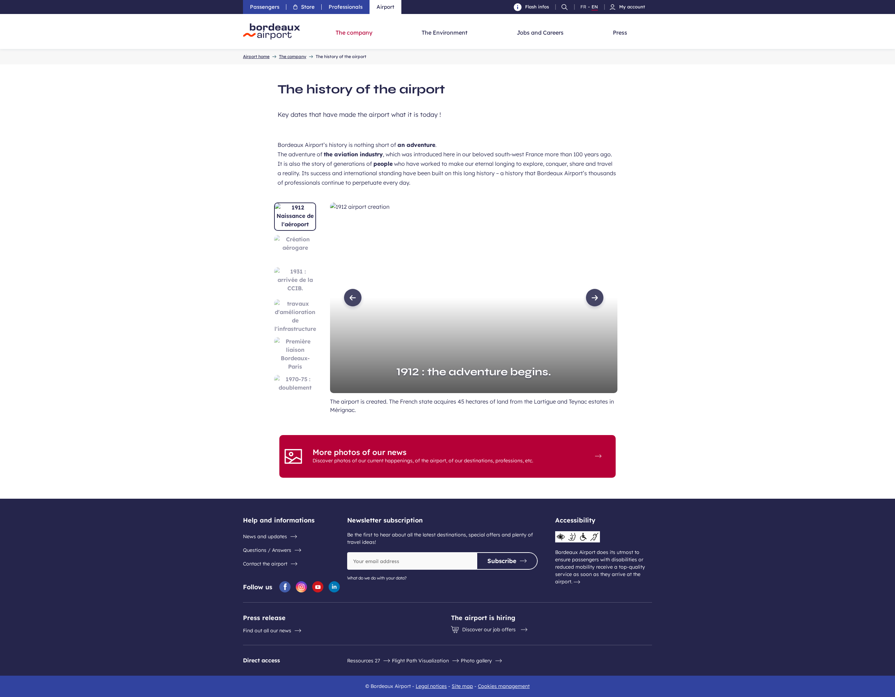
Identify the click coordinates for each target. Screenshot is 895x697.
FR (583, 7)
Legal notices (431, 686)
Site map (462, 686)
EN (595, 7)
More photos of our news (360, 452)
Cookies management (504, 686)
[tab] (295, 216)
